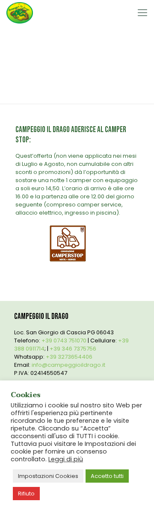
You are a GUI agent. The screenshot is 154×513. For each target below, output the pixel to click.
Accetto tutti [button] (107, 476)
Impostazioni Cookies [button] (48, 476)
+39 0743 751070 (63, 340)
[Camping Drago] (19, 13)
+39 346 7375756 (73, 349)
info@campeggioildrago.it (68, 365)
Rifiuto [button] (26, 493)
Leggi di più (65, 459)
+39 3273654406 (69, 357)
